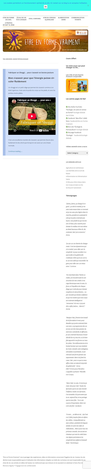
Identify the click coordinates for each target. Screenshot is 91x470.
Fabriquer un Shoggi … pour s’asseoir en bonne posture (31, 72)
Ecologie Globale (82, 130)
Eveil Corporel (35, 19)
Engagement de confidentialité (26, 466)
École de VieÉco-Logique (21, 19)
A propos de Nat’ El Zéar (8, 24)
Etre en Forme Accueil (8, 19)
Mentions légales (8, 466)
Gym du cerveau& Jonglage (49, 19)
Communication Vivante (77, 19)
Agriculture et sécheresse (75, 168)
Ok (46, 7)
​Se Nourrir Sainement (73, 188)
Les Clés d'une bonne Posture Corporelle (74, 76)
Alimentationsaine (63, 19)
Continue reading (15, 151)
